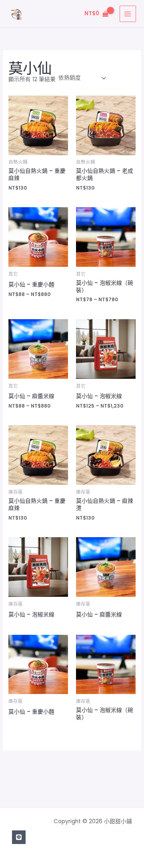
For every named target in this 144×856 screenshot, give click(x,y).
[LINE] (19, 837)
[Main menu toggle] (128, 14)
